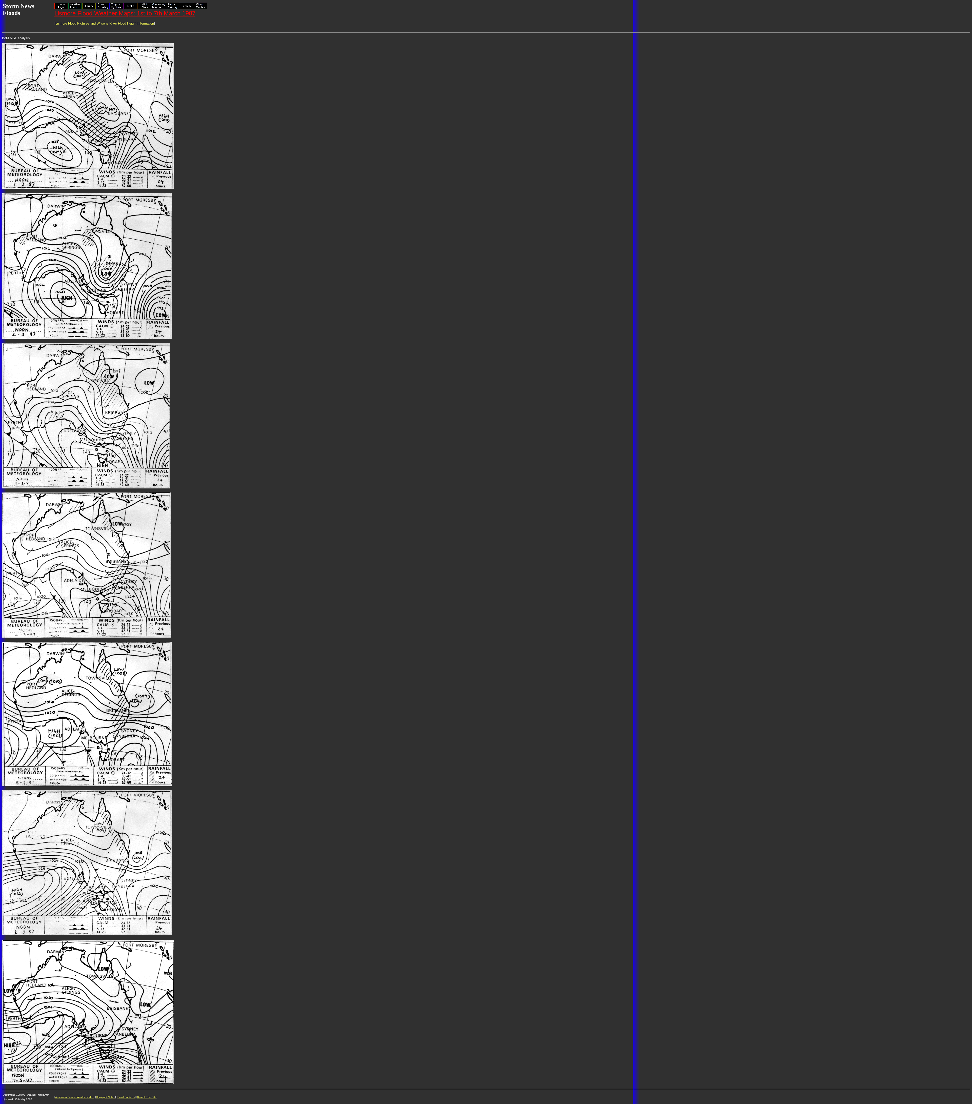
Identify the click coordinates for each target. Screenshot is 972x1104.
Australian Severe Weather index (74, 1097)
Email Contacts (126, 1097)
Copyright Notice (105, 1097)
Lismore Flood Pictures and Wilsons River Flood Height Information (104, 23)
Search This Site (146, 1097)
